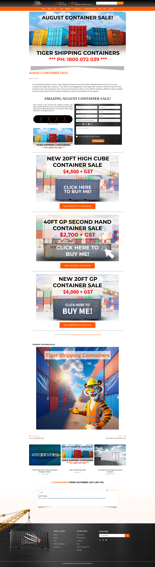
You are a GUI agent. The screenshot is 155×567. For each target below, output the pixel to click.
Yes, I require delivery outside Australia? (89, 136)
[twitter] (103, 540)
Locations (77, 9)
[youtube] (107, 540)
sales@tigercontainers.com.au (83, 4)
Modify (67, 9)
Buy (55, 9)
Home (43, 9)
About (49, 9)
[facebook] (100, 540)
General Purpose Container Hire (79, 334)
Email (75, 2)
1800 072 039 (62, 4)
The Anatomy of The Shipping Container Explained (110, 470)
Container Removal (90, 9)
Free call (61, 2)
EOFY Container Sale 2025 (77, 470)
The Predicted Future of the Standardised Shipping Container (44, 470)
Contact (111, 9)
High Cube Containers (95, 334)
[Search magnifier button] (120, 3)
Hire (62, 9)
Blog (104, 9)
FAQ (99, 9)
